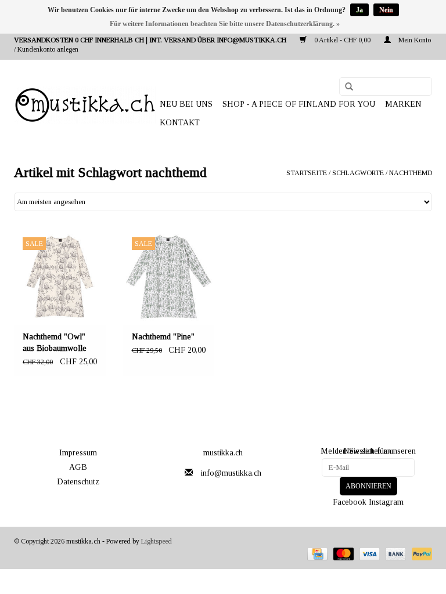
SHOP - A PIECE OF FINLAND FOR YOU (298, 104)
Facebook (349, 502)
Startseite (306, 173)
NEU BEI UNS (186, 104)
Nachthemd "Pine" (163, 336)
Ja (359, 10)
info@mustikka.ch (231, 473)
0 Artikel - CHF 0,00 (342, 40)
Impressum (78, 452)
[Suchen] (345, 87)
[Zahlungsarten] (316, 553)
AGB (78, 467)
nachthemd (410, 173)
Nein (386, 10)
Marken (403, 104)
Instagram (386, 502)
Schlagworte (358, 173)
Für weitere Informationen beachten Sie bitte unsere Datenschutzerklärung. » (225, 24)
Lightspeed (156, 541)
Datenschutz (78, 481)
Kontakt (180, 122)
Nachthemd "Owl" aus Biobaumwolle (55, 342)
